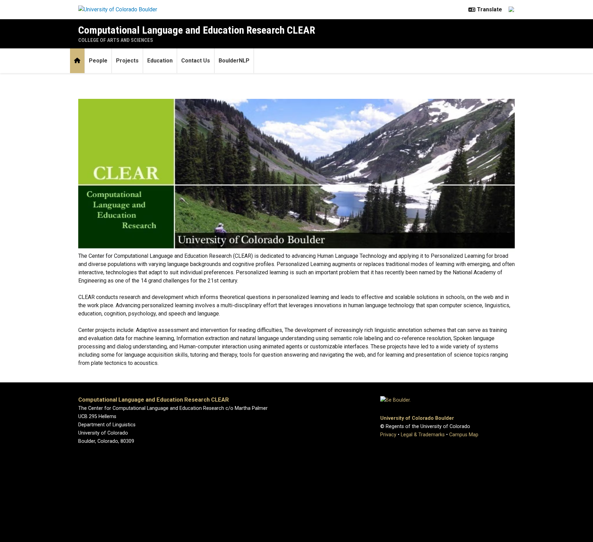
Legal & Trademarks (423, 435)
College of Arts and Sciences (115, 40)
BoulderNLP (234, 60)
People (98, 60)
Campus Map (463, 435)
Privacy (388, 435)
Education (160, 60)
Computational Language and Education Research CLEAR (196, 30)
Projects (127, 60)
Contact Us (195, 60)
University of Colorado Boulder (417, 418)
